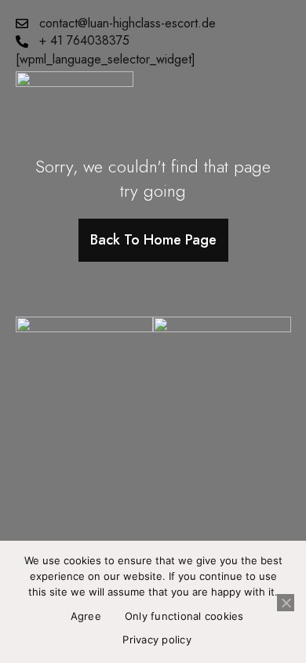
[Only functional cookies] (285, 602)
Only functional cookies (184, 616)
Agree (86, 616)
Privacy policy (156, 639)
